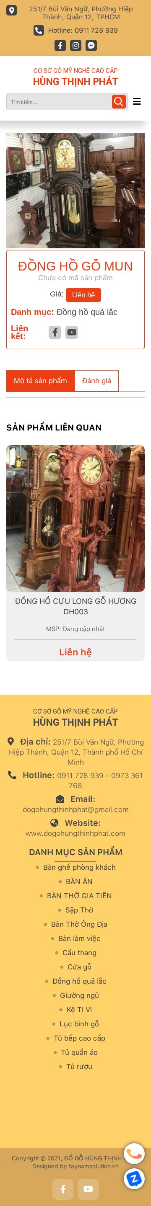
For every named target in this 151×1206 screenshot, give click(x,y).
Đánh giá (96, 380)
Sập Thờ (79, 910)
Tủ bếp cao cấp (79, 1038)
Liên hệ (83, 295)
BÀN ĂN (79, 882)
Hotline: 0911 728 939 (83, 30)
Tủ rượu (79, 1067)
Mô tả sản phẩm (40, 380)
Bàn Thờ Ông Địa (79, 924)
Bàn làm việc (79, 939)
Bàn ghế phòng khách (79, 867)
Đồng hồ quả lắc (87, 312)
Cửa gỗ (79, 967)
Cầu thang (79, 953)
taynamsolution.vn (94, 1166)
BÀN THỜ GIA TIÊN (79, 896)
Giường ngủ (79, 996)
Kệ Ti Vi (79, 1010)
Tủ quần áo (79, 1053)
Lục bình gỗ (79, 1024)
